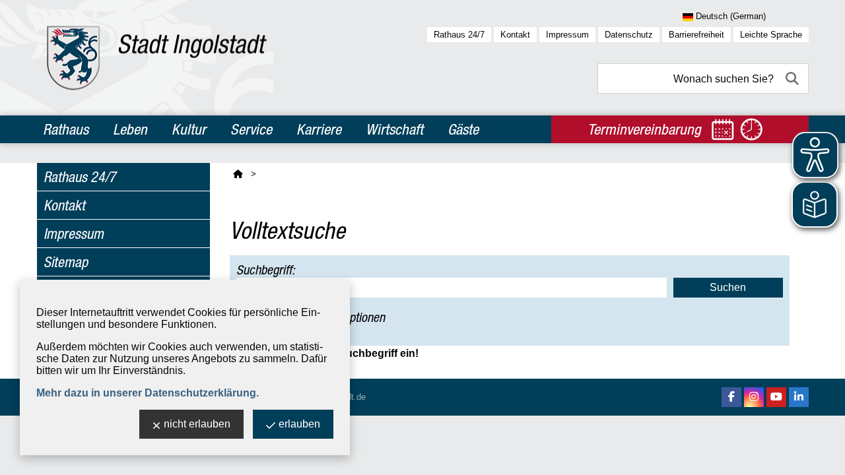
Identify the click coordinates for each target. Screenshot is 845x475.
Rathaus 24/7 (459, 35)
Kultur (189, 129)
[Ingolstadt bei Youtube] (776, 397)
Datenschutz (629, 35)
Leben (130, 129)
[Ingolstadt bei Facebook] (731, 397)
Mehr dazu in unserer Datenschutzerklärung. (147, 392)
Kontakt (515, 35)
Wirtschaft (394, 129)
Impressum (567, 35)
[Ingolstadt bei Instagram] (754, 397)
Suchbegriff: (265, 269)
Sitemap (66, 261)
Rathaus (65, 129)
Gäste (463, 129)
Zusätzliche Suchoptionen (321, 317)
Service (251, 129)
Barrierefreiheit (696, 35)
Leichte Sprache (771, 35)
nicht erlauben (197, 423)
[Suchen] (793, 78)
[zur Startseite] (157, 58)
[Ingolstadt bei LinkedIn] (799, 397)
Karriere (318, 129)
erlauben (299, 423)
